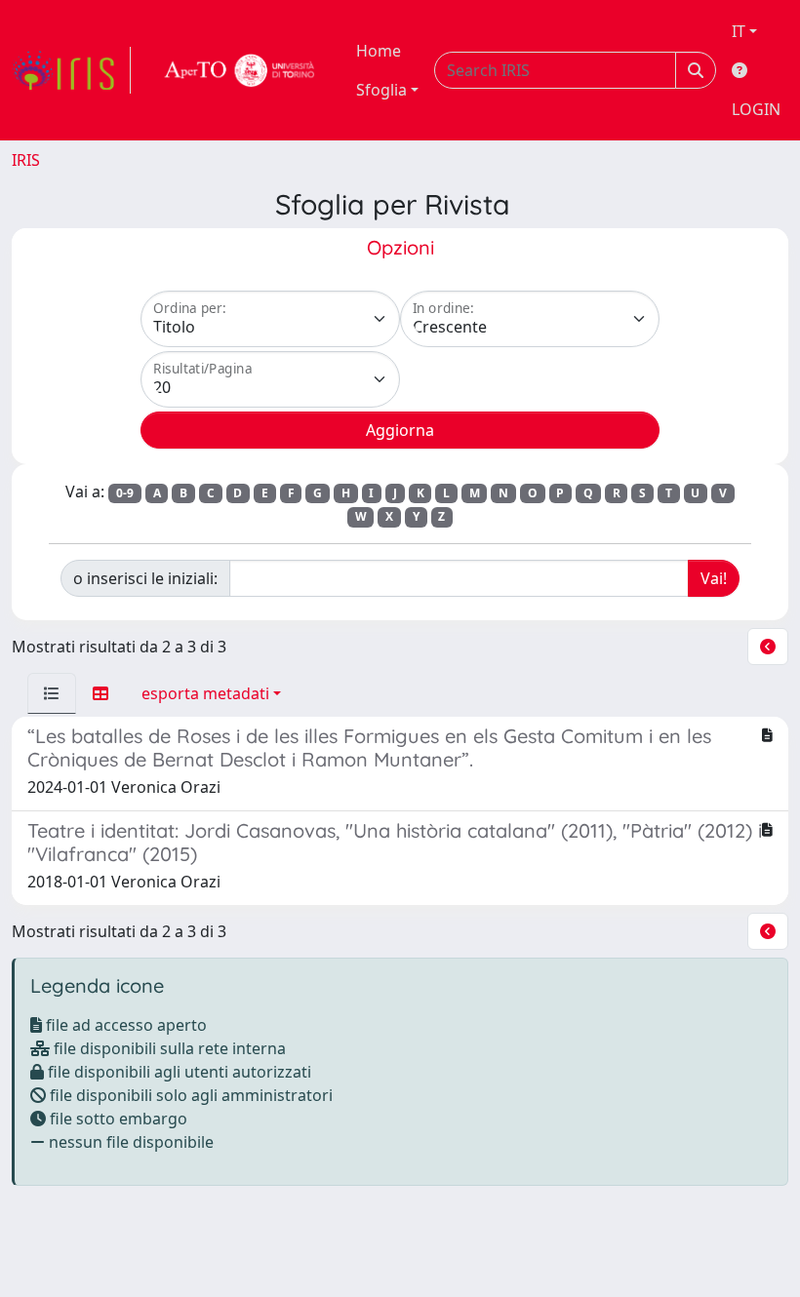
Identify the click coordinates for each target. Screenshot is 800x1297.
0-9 (125, 493)
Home (378, 50)
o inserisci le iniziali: (145, 578)
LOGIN (756, 109)
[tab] (51, 693)
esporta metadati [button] (205, 693)
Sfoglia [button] (381, 89)
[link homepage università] (240, 70)
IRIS (26, 160)
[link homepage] (71, 70)
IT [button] (738, 31)
